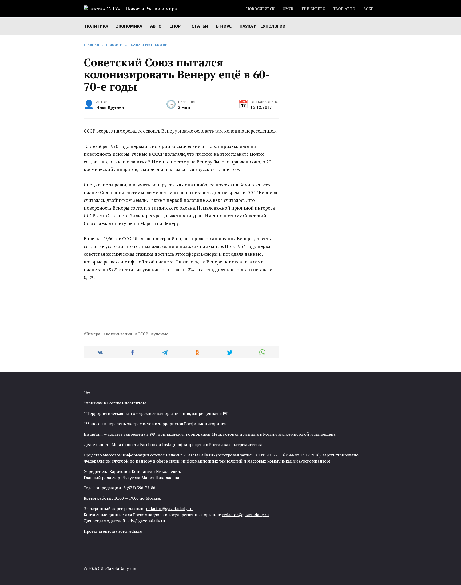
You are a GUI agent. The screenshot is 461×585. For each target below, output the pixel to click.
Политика (96, 26)
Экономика (129, 26)
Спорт (176, 26)
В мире (224, 26)
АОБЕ (368, 8)
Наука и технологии (262, 26)
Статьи (200, 26)
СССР (143, 333)
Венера (93, 333)
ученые (161, 333)
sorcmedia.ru (130, 531)
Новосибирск (260, 8)
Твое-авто (344, 8)
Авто (155, 26)
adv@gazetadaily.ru (146, 520)
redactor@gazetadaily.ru (169, 508)
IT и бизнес (313, 8)
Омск (288, 8)
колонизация (119, 333)
